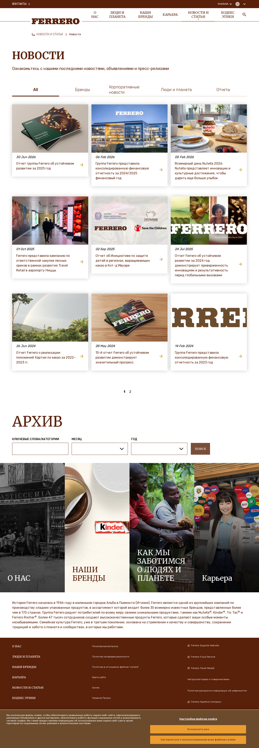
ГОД (134, 439)
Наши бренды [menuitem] (145, 15)
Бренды (82, 89)
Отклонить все (198, 729)
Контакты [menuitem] (19, 4)
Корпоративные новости (124, 90)
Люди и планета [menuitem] (117, 15)
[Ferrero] (56, 21)
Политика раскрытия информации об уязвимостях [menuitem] (217, 690)
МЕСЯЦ (77, 439)
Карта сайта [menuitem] (99, 677)
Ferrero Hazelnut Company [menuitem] (206, 701)
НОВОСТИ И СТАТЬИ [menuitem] (198, 15)
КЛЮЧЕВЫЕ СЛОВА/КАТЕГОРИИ (35, 439)
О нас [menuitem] (94, 15)
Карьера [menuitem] (170, 15)
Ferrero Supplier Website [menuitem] (205, 645)
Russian (223, 3)
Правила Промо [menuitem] (101, 698)
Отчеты (223, 89)
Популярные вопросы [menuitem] (105, 646)
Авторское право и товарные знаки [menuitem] (208, 679)
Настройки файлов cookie (198, 718)
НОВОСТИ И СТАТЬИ (49, 34)
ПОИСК (200, 449)
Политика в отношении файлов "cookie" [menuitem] (115, 666)
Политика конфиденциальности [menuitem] (110, 656)
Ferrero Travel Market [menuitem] (202, 668)
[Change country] (240, 4)
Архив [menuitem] (95, 687)
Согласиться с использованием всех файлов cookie (198, 739)
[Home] (33, 34)
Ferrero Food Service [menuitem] (203, 656)
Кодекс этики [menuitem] (228, 15)
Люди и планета (176, 89)
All (35, 89)
